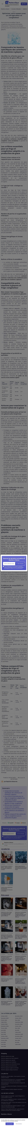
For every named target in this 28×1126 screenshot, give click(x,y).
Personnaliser (19, 1123)
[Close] (24, 557)
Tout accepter (10, 1123)
